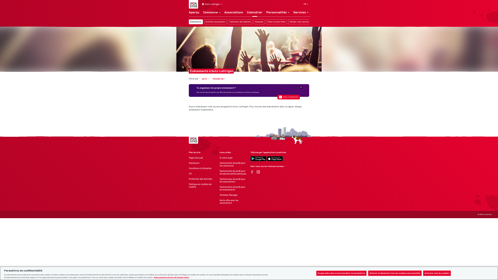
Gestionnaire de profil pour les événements (232, 188)
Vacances (259, 22)
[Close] (301, 87)
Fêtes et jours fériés (276, 22)
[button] (212, 4)
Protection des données (200, 179)
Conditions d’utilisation (200, 168)
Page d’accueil (196, 158)
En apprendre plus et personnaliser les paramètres (341, 273)
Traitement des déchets (240, 22)
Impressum (194, 163)
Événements (195, 22)
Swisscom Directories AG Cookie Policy (171, 277)
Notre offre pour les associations (229, 201)
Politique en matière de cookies (200, 185)
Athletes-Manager (229, 195)
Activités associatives (215, 22)
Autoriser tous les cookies (437, 273)
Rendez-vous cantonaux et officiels (305, 22)
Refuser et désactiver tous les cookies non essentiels (395, 273)
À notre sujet (226, 158)
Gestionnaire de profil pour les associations (232, 180)
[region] (249, 273)
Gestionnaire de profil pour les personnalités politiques (233, 172)
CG (190, 173)
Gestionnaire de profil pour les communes (232, 164)
